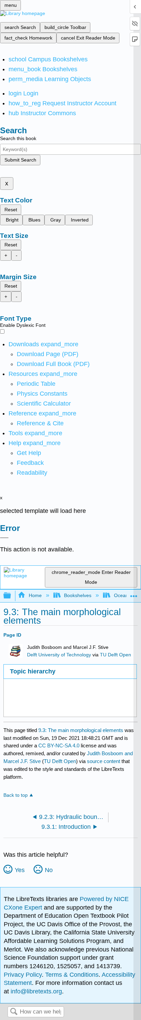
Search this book (18, 138)
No (49, 870)
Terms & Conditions (72, 974)
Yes (20, 870)
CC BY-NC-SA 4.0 (58, 745)
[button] (30, 462)
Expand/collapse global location (134, 594)
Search (14, 1012)
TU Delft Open (115, 654)
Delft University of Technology (59, 654)
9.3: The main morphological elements (80, 730)
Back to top (15, 795)
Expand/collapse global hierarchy (11, 596)
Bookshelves (78, 595)
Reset (10, 209)
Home (35, 595)
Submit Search (20, 160)
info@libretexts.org (35, 991)
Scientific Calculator (44, 403)
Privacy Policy (23, 974)
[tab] (70, 671)
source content (103, 761)
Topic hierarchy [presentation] (32, 671)
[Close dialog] (4, 537)
